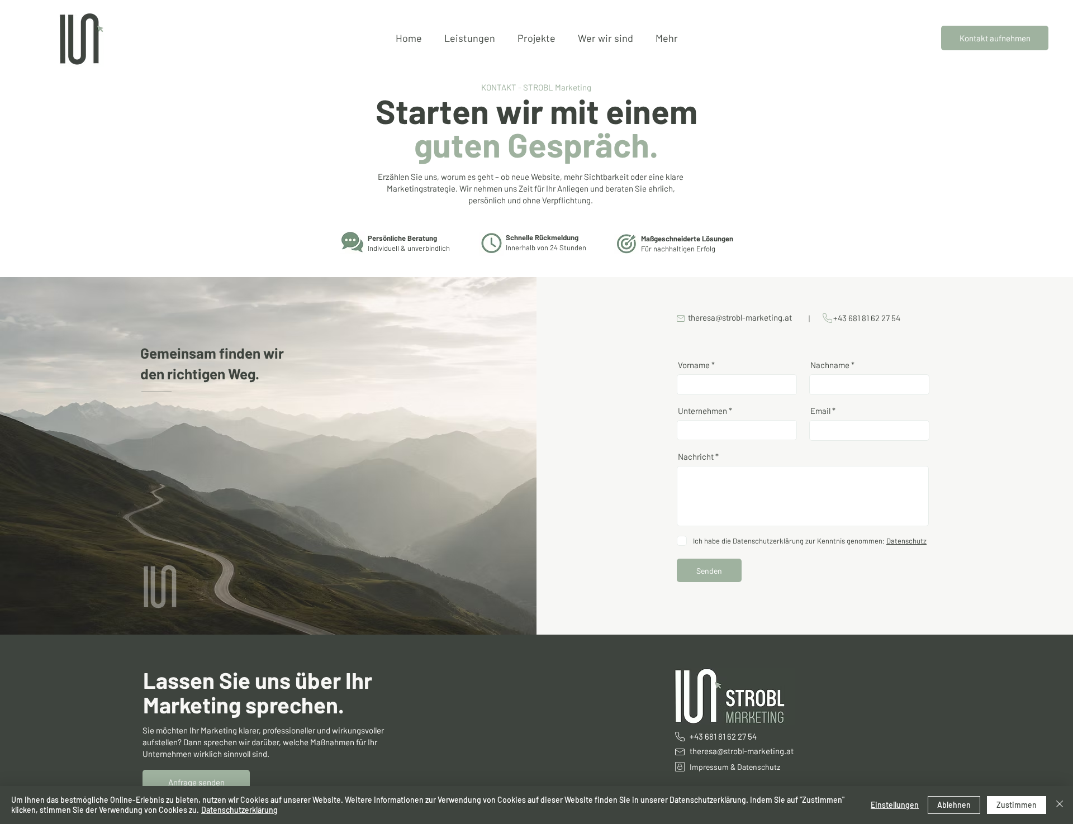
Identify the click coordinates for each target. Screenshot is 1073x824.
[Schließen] (1059, 805)
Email (820, 411)
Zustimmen (1016, 804)
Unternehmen (702, 411)
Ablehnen (954, 804)
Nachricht (696, 457)
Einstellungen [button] (895, 804)
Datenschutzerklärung (239, 810)
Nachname (829, 365)
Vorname (694, 365)
